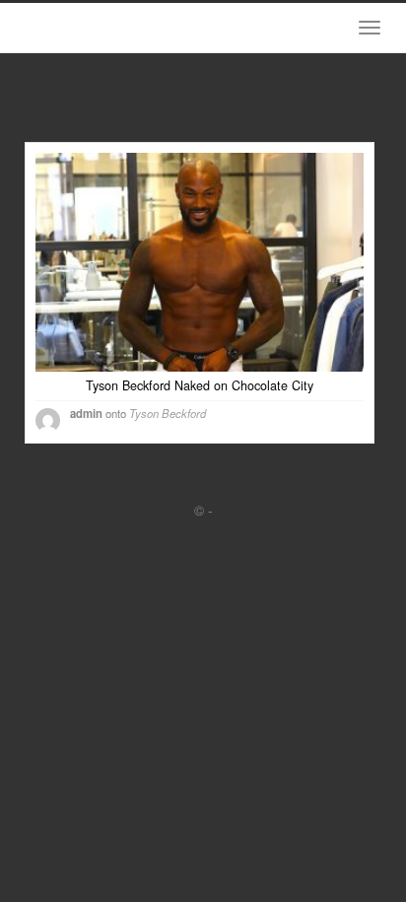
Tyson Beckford (167, 413)
